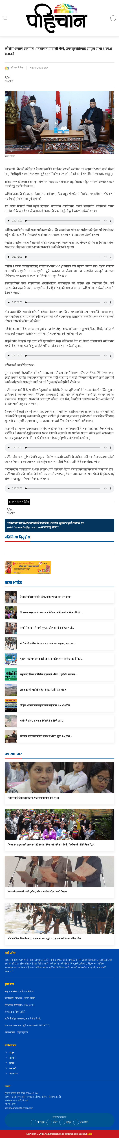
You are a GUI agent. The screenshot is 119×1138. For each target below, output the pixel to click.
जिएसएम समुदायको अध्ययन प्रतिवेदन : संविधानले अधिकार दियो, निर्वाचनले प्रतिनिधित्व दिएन (51, 845)
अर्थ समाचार (13, 1073)
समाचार (12, 1058)
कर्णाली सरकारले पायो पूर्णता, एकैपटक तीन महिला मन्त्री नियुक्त (37, 892)
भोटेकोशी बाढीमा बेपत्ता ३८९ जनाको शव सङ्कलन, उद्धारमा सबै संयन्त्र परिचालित (44, 938)
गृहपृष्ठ (11, 1052)
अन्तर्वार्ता (12, 1068)
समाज (11, 1063)
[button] (5, 18)
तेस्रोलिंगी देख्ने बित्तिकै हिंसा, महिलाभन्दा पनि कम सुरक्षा (33, 798)
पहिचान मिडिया (17, 68)
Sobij (90, 1133)
